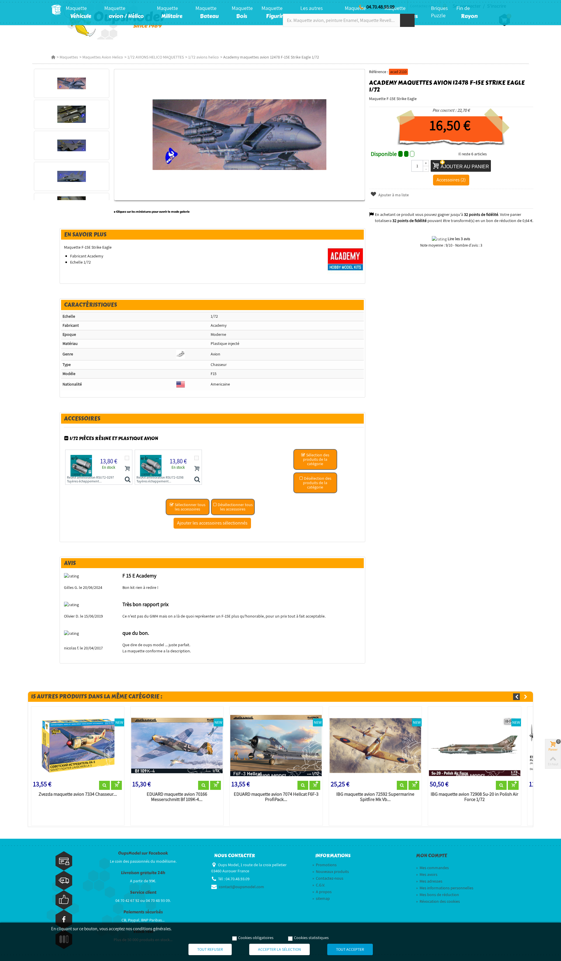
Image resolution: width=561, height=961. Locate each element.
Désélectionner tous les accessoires (235, 507)
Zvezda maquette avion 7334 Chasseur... (78, 794)
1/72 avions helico (203, 57)
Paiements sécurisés (143, 912)
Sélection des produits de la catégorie (316, 459)
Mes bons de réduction (437, 894)
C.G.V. (318, 885)
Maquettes (69, 57)
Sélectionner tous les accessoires (189, 507)
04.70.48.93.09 (380, 7)
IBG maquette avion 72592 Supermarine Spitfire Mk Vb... (375, 797)
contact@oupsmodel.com (241, 886)
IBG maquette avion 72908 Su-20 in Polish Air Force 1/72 (474, 797)
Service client (143, 892)
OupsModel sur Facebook (143, 853)
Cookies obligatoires (255, 937)
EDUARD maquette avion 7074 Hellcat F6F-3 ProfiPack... (276, 797)
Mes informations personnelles (444, 887)
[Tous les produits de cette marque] (345, 259)
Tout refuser (210, 949)
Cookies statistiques (311, 937)
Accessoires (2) (451, 179)
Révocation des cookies (438, 901)
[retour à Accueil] (53, 57)
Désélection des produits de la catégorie (317, 483)
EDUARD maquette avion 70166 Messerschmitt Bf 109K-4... (177, 797)
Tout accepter (350, 949)
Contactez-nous (327, 878)
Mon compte (431, 856)
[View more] (104, 785)
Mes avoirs (426, 874)
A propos (322, 891)
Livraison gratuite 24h (143, 873)
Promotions (324, 864)
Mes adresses (429, 881)
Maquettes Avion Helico (102, 57)
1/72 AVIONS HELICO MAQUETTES (155, 57)
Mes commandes (432, 867)
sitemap (321, 898)
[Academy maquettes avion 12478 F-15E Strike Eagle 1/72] (71, 83)
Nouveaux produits (330, 871)
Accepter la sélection (279, 949)
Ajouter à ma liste (393, 194)
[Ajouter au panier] (127, 468)
